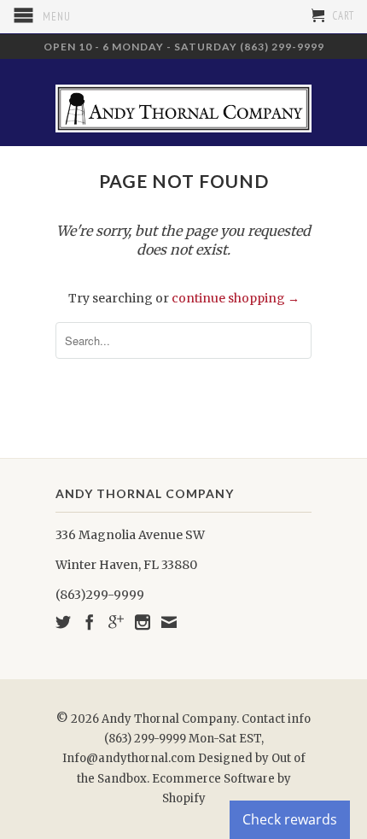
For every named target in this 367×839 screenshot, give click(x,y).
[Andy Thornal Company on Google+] (116, 622)
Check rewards (289, 819)
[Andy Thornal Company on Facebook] (89, 622)
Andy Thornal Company (169, 719)
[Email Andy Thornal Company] (169, 622)
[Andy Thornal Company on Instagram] (142, 622)
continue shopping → (236, 298)
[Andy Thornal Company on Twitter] (63, 622)
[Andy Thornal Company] (183, 102)
